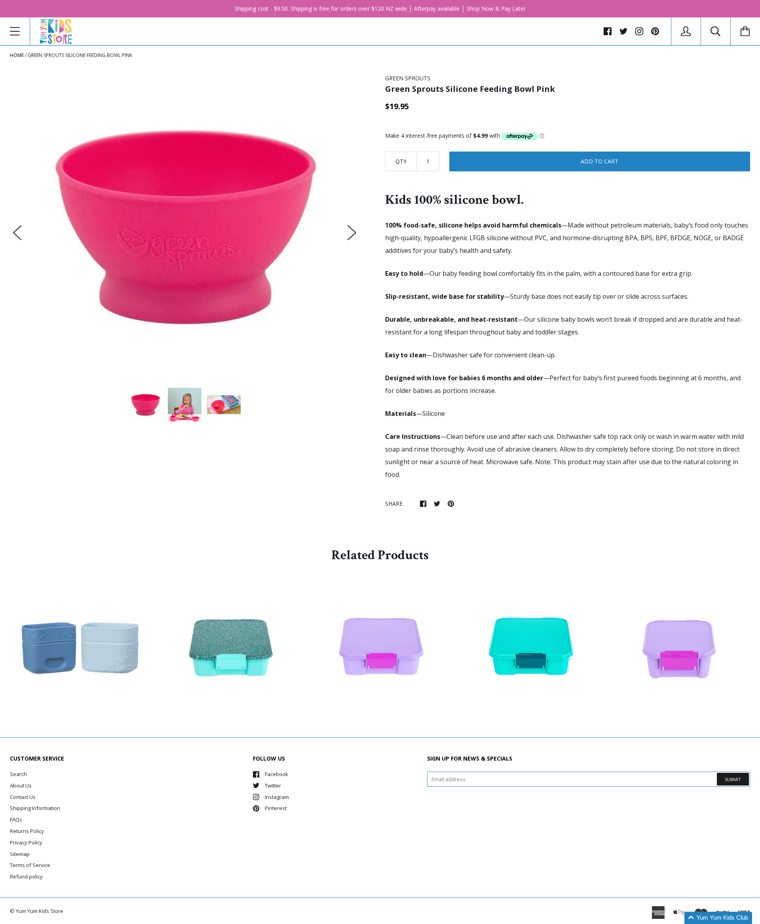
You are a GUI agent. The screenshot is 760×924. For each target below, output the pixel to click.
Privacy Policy (26, 842)
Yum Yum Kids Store (39, 911)
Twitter (273, 785)
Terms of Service (30, 865)
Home (17, 55)
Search (18, 774)
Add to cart (599, 161)
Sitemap (20, 854)
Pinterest (276, 808)
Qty (401, 161)
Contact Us (23, 797)
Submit (733, 779)
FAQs (16, 819)
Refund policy (26, 876)
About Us (21, 785)
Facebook (276, 774)
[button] (718, 918)
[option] (185, 225)
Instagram (277, 797)
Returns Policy (27, 831)
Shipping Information (35, 808)
